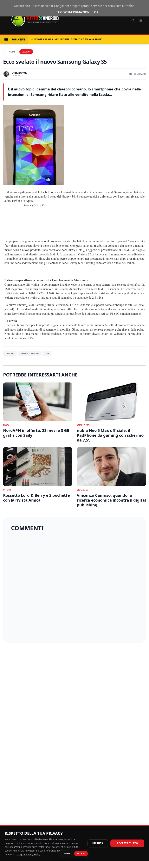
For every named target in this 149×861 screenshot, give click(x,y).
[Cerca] (133, 20)
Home (10, 51)
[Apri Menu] (6, 39)
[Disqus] (74, 586)
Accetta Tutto (127, 843)
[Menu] (140, 20)
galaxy (26, 51)
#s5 (47, 353)
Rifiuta (97, 843)
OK (96, 12)
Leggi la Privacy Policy (28, 854)
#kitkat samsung (30, 353)
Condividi (139, 74)
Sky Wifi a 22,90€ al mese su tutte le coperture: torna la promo (68, 39)
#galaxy (9, 353)
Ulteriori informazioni (71, 12)
